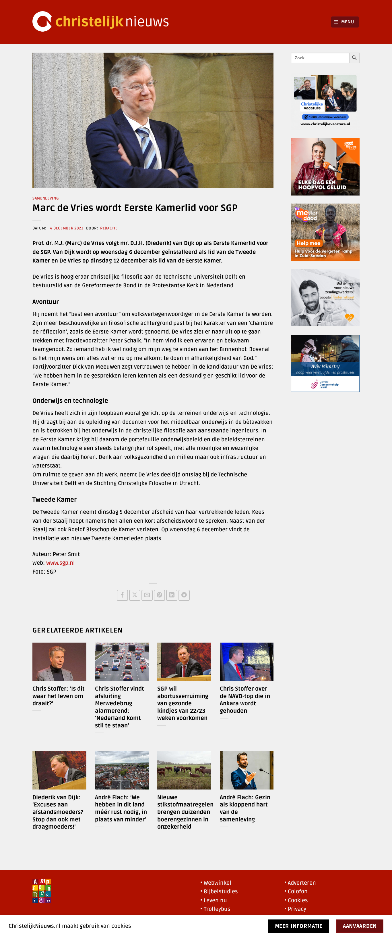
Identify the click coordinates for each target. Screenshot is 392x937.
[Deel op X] (134, 595)
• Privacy (295, 909)
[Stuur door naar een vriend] (147, 595)
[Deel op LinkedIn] (171, 595)
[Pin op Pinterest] (159, 595)
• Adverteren (300, 882)
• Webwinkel (215, 882)
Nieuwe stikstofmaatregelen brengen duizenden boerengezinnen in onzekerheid (185, 812)
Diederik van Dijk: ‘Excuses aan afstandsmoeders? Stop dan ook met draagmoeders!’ (58, 812)
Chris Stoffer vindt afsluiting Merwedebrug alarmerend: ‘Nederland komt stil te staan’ (119, 707)
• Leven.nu (213, 900)
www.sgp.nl (60, 562)
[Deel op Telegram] (184, 595)
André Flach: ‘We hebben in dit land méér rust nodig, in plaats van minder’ (121, 808)
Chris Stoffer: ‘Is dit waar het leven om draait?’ (58, 696)
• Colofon (296, 891)
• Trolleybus (215, 909)
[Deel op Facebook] (122, 595)
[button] (345, 22)
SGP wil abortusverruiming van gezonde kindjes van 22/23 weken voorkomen (182, 703)
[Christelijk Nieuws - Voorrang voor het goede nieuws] (104, 22)
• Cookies (296, 900)
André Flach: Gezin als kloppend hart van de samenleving (245, 808)
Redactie (108, 228)
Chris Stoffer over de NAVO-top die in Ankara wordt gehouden (245, 699)
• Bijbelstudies (219, 891)
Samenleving (45, 198)
